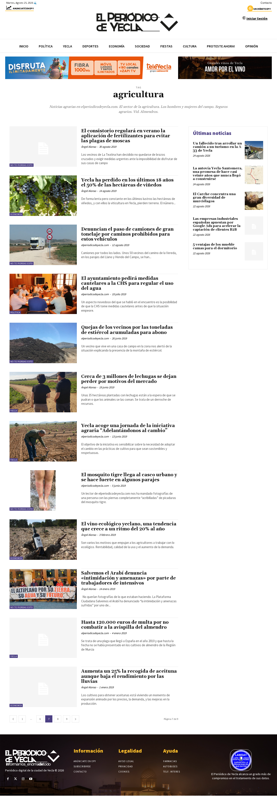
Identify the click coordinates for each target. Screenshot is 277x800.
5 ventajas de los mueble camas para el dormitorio (215, 246)
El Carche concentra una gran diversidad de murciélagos (214, 197)
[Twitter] (15, 779)
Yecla (13, 410)
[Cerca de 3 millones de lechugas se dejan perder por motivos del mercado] (43, 392)
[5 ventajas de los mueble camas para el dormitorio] (254, 251)
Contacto (266, 2)
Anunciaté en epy (23, 8)
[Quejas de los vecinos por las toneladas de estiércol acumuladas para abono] (43, 343)
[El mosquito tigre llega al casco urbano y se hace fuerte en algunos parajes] (43, 490)
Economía (16, 214)
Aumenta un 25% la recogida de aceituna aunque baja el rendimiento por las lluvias (129, 676)
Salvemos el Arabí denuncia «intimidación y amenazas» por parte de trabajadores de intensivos (128, 578)
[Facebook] (8, 779)
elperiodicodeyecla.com (95, 245)
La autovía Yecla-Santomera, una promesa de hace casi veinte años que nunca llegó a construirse (217, 173)
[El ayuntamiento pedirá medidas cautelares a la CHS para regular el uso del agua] (43, 294)
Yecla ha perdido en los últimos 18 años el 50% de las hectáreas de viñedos (127, 182)
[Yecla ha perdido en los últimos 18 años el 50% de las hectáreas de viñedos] (43, 195)
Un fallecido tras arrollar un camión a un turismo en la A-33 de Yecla (217, 147)
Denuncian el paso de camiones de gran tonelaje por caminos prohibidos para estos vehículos (127, 234)
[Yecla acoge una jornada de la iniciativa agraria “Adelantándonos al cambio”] (43, 441)
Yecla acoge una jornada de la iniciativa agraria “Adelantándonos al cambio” (128, 428)
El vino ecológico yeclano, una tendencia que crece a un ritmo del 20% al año (128, 526)
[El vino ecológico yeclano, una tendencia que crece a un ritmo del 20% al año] (43, 539)
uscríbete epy (262, 9)
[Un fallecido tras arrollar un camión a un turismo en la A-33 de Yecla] (254, 150)
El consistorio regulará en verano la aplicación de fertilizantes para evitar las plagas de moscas (125, 136)
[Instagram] (23, 779)
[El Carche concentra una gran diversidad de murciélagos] (254, 201)
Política (15, 312)
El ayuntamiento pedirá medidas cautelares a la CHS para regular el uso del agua (127, 283)
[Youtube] (31, 779)
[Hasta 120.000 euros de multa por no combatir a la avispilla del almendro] (43, 638)
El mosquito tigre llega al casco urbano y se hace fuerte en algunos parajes (129, 477)
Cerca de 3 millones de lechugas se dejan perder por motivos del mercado (128, 379)
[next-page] (75, 718)
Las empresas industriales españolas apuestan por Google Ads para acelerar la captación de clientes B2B (216, 224)
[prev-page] (13, 718)
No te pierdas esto (21, 165)
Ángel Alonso (88, 147)
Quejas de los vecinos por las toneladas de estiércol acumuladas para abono (127, 330)
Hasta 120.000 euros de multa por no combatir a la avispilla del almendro (125, 625)
